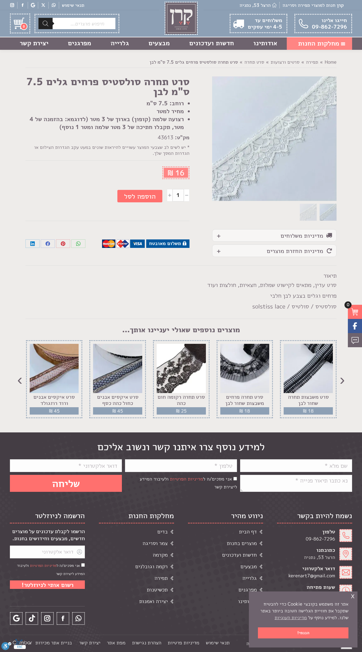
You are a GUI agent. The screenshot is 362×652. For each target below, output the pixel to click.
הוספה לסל (140, 196)
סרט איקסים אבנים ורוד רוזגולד (54, 400)
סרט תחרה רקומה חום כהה (181, 400)
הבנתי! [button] (303, 633)
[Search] (45, 23)
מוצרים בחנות (242, 543)
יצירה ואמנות (153, 601)
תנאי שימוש (73, 5)
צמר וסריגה (155, 543)
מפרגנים (247, 589)
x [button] (353, 595)
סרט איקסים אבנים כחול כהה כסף (118, 400)
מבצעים (248, 566)
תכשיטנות (157, 589)
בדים (162, 531)
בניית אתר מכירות (53, 642)
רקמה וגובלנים (151, 566)
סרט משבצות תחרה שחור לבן (308, 400)
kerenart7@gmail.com (311, 575)
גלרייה (249, 578)
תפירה (161, 578)
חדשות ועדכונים (239, 554)
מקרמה (160, 554)
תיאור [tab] (330, 275)
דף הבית (248, 531)
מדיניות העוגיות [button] (291, 617)
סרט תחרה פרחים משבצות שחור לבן (244, 400)
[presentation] (342, 379)
